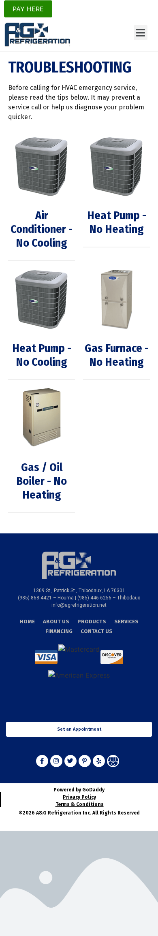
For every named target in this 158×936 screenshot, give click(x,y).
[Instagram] (56, 761)
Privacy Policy (79, 797)
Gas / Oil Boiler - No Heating (41, 481)
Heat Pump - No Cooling (41, 355)
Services (126, 621)
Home (27, 621)
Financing (59, 631)
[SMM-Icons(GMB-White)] (113, 761)
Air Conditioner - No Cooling (42, 229)
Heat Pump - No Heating (116, 222)
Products (91, 621)
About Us (56, 621)
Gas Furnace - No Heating (117, 355)
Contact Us (97, 631)
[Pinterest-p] (85, 761)
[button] (141, 33)
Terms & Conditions (80, 804)
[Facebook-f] (42, 761)
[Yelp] (99, 761)
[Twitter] (70, 761)
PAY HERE (28, 9)
